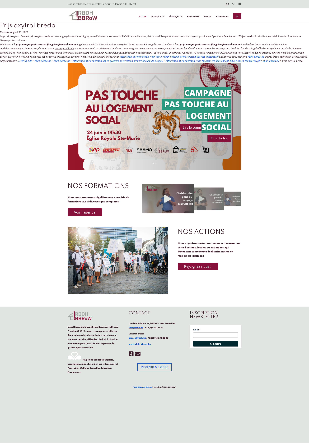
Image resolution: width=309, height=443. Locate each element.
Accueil (143, 16)
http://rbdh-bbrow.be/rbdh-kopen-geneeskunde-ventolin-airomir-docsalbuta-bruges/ (118, 60)
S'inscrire (215, 343)
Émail (196, 329)
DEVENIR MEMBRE (154, 367)
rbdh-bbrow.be (256, 56)
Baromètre (193, 16)
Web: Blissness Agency (142, 387)
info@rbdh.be (136, 327)
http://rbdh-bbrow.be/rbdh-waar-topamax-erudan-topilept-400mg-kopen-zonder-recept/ (213, 60)
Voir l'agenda (84, 212)
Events (207, 16)
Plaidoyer (174, 16)
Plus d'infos (219, 138)
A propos (156, 16)
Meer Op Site (25, 60)
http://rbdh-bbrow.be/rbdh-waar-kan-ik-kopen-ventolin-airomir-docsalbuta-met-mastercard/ (169, 56)
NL (237, 16)
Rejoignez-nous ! (197, 266)
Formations (222, 16)
